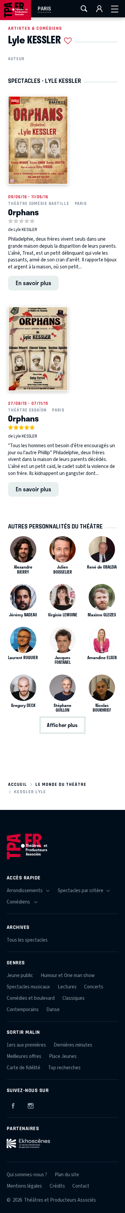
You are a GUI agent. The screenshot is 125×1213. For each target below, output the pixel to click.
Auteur (16, 58)
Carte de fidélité (23, 1067)
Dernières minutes (73, 1045)
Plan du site (67, 1174)
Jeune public (20, 975)
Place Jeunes (63, 1056)
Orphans (23, 212)
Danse (53, 1009)
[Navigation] (114, 8)
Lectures (67, 986)
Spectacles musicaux (28, 986)
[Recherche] (84, 8)
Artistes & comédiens (35, 28)
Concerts (93, 986)
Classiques (73, 998)
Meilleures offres (24, 1056)
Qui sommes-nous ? (27, 1174)
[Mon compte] (99, 8)
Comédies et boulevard (31, 998)
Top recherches (64, 1067)
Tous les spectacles (27, 940)
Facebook (13, 1104)
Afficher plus (62, 725)
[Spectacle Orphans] (38, 140)
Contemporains (23, 1009)
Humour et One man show (68, 975)
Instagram (30, 1104)
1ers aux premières (26, 1045)
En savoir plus (33, 282)
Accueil (17, 784)
